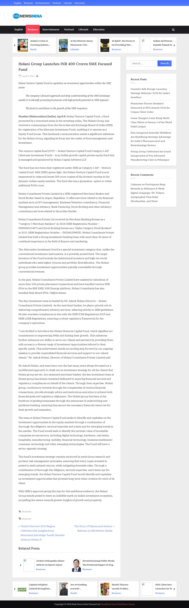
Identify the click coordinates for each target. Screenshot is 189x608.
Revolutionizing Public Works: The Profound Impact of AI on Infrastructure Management (99, 563)
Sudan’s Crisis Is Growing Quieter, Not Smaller (39, 43)
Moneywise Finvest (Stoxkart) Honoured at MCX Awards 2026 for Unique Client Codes (150, 107)
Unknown (136, 184)
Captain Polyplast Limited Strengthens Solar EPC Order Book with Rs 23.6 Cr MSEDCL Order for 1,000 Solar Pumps (40, 587)
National (57, 2)
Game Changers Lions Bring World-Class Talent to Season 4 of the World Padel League (151, 122)
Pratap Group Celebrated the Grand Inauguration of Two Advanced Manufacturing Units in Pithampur (151, 155)
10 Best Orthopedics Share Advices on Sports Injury (50, 562)
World (33, 49)
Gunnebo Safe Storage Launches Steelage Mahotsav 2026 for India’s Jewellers (150, 93)
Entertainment (42, 2)
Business (28, 2)
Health (73, 592)
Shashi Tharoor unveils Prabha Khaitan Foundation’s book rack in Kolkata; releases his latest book (123, 587)
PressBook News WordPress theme (117, 604)
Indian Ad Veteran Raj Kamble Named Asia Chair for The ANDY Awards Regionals (164, 43)
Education (80, 2)
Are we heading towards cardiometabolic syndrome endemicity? (79, 587)
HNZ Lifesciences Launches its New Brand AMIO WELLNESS (164, 587)
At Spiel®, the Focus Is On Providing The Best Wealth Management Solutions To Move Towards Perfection (123, 43)
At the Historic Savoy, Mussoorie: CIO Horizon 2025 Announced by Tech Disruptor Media (81, 43)
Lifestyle (68, 2)
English (17, 2)
